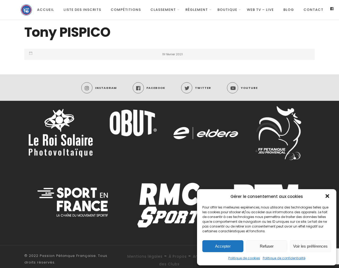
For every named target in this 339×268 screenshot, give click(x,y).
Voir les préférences (310, 246)
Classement (163, 9)
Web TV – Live (260, 9)
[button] (328, 196)
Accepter (223, 246)
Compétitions (126, 9)
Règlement (196, 9)
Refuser (267, 246)
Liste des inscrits (82, 9)
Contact (313, 9)
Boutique (227, 9)
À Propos (178, 256)
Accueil (45, 9)
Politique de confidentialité (284, 258)
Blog (288, 9)
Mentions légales (145, 256)
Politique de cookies (244, 258)
